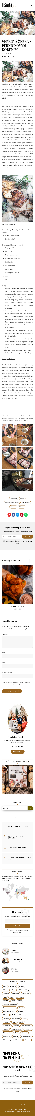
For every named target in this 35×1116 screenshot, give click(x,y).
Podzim (22, 1015)
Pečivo (14, 1015)
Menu (31, 5)
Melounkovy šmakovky (12, 503)
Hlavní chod (16, 54)
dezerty (6, 990)
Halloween (16, 993)
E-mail (4, 663)
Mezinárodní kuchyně (10, 1008)
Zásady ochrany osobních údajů (14, 1105)
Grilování (6, 993)
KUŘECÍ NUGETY (17, 606)
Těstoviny (28, 1029)
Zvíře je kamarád (26, 1036)
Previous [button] (27, 561)
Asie (5, 986)
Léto (13, 1001)
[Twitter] (17, 515)
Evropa (28, 990)
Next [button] (31, 561)
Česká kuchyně (8, 1040)
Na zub (21, 1008)
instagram (16, 746)
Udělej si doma (8, 1033)
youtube (22, 746)
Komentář (5, 634)
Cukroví (22, 986)
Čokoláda (18, 1040)
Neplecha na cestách (9, 1011)
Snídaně (6, 1029)
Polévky (6, 1018)
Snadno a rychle (26, 1026)
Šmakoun (27, 1040)
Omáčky (6, 1015)
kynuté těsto (20, 997)
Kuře (11, 997)
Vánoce (22, 507)
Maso (22, 498)
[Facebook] (13, 515)
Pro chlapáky (26, 503)
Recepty (23, 54)
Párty (25, 1018)
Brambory (13, 986)
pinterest (19, 746)
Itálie (5, 997)
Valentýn (24, 1033)
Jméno (4, 653)
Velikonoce (7, 1036)
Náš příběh (17, 751)
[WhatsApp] (26, 515)
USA (17, 1033)
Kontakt (29, 1105)
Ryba (14, 1022)
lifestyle (6, 1001)
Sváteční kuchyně (17, 1029)
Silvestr (13, 507)
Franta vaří (14, 498)
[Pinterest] (22, 515)
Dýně (20, 990)
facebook (12, 746)
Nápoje (21, 1011)
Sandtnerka (7, 1026)
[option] (17, 587)
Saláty (22, 1022)
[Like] (9, 515)
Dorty (13, 990)
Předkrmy (7, 1022)
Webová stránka (7, 672)
